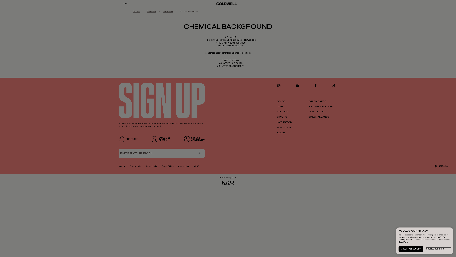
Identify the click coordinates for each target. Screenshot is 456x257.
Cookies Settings (435, 249)
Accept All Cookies (411, 249)
